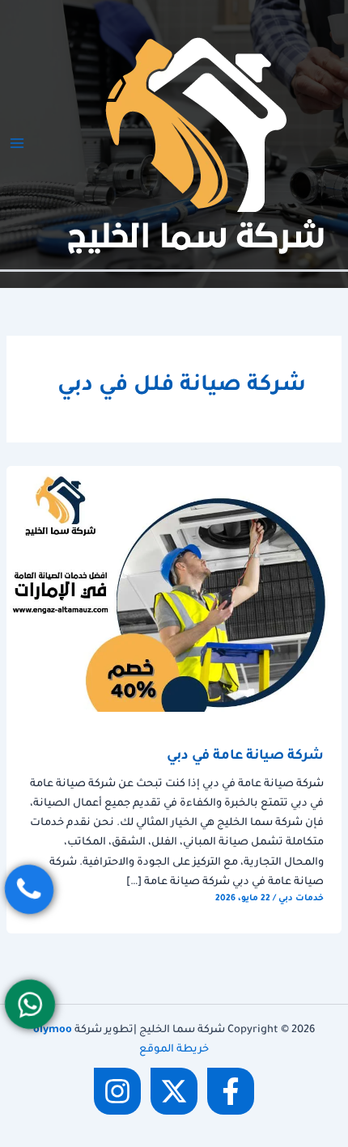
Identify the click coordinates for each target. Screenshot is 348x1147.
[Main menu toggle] (17, 143)
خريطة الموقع (174, 1050)
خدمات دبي (301, 899)
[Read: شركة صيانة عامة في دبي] (174, 589)
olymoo (52, 1030)
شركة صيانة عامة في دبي (245, 756)
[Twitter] (174, 1091)
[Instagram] (117, 1091)
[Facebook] (230, 1091)
